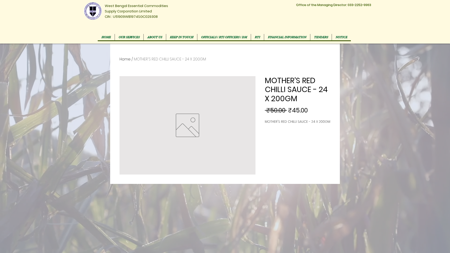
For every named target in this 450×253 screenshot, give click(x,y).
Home (125, 59)
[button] (224, 37)
